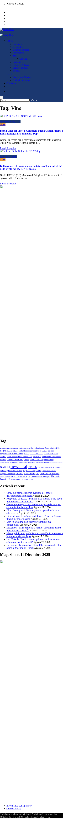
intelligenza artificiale (27, 462)
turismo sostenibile (18, 476)
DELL (26, 454)
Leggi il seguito (8, 148)
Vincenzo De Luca (18, 479)
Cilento (15, 451)
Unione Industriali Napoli (40, 476)
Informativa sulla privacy (19, 805)
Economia (17, 44)
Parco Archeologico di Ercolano (50, 467)
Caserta (9, 451)
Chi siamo (11, 83)
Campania (23, 59)
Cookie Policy (13, 808)
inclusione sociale (36, 459)
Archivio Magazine (21, 80)
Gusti (2, 124)
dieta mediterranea (36, 454)
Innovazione (18, 53)
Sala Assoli (19, 474)
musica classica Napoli (54, 462)
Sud (14, 55)
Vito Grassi (29, 479)
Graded (26, 460)
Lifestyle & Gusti (21, 65)
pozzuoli (3, 471)
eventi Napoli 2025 (24, 457)
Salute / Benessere (21, 68)
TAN (37, 474)
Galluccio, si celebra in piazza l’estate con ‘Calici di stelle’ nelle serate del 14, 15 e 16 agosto (31, 167)
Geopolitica (18, 47)
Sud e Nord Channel (22, 77)
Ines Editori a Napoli (10, 434)
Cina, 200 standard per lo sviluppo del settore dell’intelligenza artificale (29, 494)
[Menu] (1, 33)
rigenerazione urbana (48, 471)
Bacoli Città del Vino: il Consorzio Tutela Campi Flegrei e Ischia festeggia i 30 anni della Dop (31, 132)
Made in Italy (41, 462)
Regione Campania (31, 470)
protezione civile (14, 470)
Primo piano (18, 62)
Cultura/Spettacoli (21, 50)
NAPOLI (5, 467)
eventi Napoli (12, 457)
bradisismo (40, 448)
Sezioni (9, 41)
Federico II (37, 457)
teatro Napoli (46, 473)
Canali (9, 74)
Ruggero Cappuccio (7, 474)
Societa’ (16, 71)
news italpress (23, 466)
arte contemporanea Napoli (25, 448)
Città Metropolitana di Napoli (30, 451)
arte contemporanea (7, 448)
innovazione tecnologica (9, 462)
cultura (44, 451)
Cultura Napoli (16, 454)
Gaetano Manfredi (15, 459)
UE (29, 476)
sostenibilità (29, 473)
